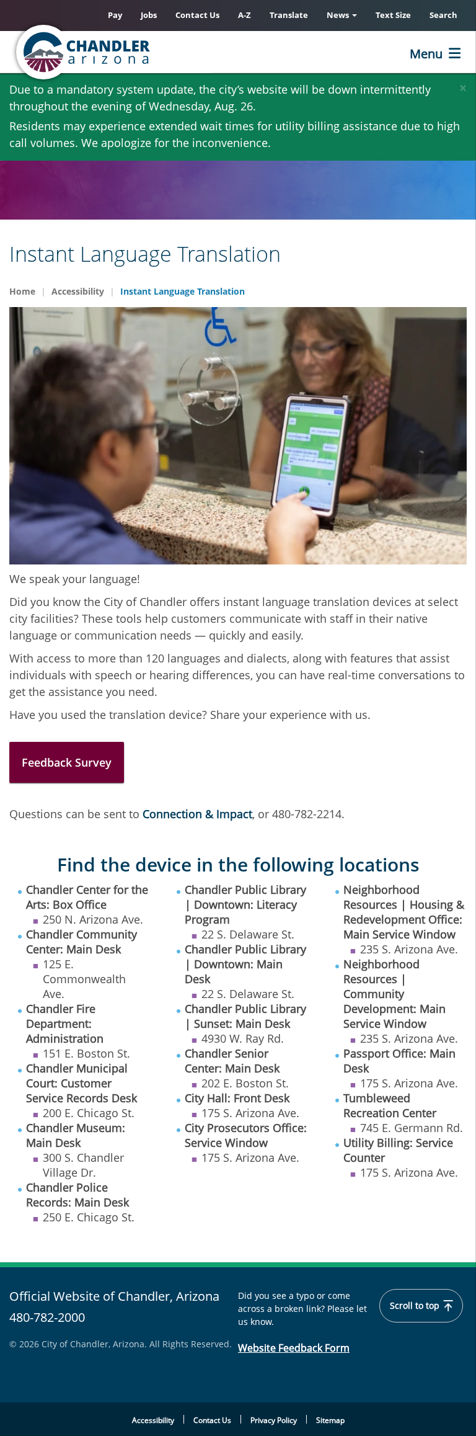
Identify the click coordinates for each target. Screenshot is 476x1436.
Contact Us (197, 14)
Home (22, 291)
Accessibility (77, 291)
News (339, 14)
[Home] (133, 52)
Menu (426, 53)
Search (443, 14)
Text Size (393, 14)
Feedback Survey (67, 762)
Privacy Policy (273, 1420)
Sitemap (330, 1420)
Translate (289, 14)
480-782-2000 (47, 1317)
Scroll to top (416, 1305)
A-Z (244, 14)
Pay (115, 14)
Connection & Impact (197, 813)
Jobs (149, 14)
